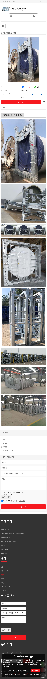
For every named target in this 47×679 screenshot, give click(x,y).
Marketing (39, 674)
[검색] (34, 16)
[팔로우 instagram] (21, 653)
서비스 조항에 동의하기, (14, 501)
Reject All (11, 670)
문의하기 (4, 590)
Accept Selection (23, 670)
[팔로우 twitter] (16, 653)
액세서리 (7, 497)
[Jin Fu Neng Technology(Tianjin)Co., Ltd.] (23, 9)
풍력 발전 (4, 447)
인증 (3, 583)
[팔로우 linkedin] (12, 653)
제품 (3, 575)
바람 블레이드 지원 (7, 450)
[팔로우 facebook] (7, 653)
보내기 (23, 507)
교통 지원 (4, 443)
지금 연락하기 (21, 102)
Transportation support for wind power (33, 94)
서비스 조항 (22, 501)
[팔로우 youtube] (3, 653)
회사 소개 (5, 571)
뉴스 (3, 579)
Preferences (29, 674)
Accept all (35, 670)
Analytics (19, 674)
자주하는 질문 (6, 586)
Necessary (10, 674)
